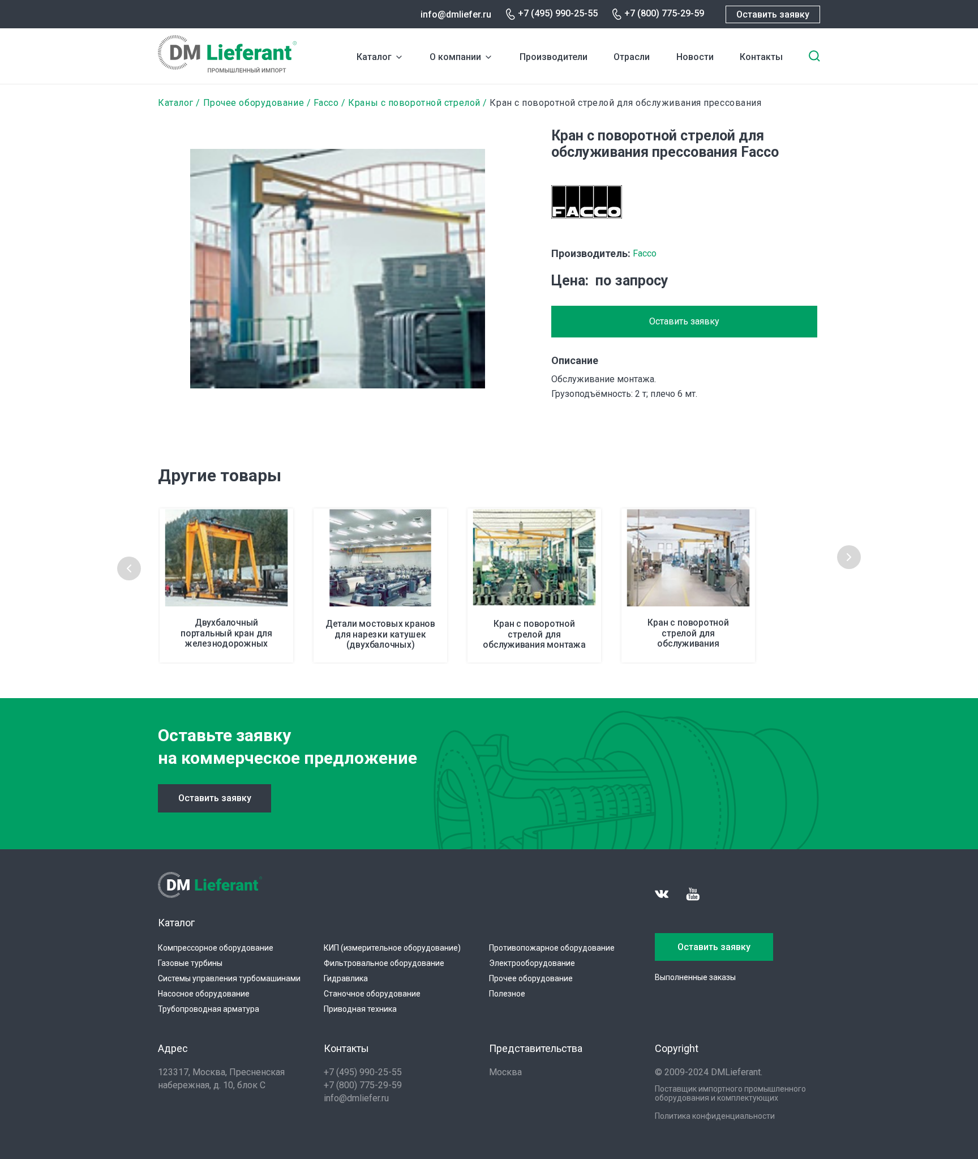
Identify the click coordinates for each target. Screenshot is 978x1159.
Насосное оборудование (204, 993)
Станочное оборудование (372, 993)
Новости (695, 57)
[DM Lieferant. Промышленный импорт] (227, 69)
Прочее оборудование (253, 102)
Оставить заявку (772, 14)
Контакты (761, 57)
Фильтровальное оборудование (384, 963)
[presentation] (129, 568)
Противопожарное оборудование (552, 947)
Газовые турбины (190, 963)
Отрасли (632, 57)
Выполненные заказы (695, 977)
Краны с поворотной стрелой (414, 102)
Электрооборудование (532, 963)
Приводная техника (360, 1008)
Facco (326, 102)
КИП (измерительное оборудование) (392, 947)
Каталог (374, 57)
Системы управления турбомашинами (229, 978)
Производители (553, 57)
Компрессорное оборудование (215, 947)
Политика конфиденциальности (715, 1115)
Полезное (507, 993)
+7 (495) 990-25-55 (558, 13)
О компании (455, 57)
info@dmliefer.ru (456, 14)
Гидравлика (346, 978)
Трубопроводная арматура (208, 1008)
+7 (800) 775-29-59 (664, 13)
